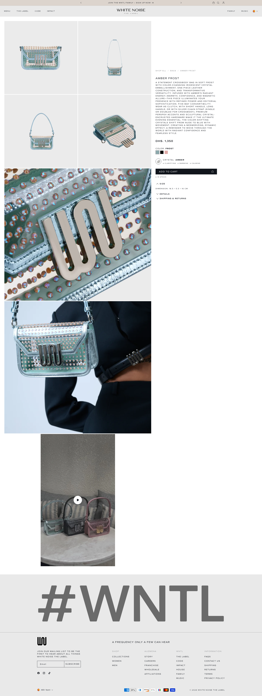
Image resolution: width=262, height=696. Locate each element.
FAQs (207, 656)
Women (117, 661)
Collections (120, 656)
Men (114, 665)
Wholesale (152, 669)
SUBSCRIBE (73, 664)
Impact (180, 665)
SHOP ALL (161, 71)
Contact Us (212, 661)
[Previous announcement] (81, 3)
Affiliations (153, 674)
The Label (182, 656)
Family (180, 674)
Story (149, 656)
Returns (210, 669)
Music (180, 678)
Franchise (152, 665)
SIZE (162, 183)
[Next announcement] (181, 3)
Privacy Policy (214, 678)
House (180, 669)
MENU (7, 11)
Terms (208, 674)
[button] (214, 3)
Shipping (210, 665)
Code (179, 661)
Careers (150, 661)
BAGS (173, 71)
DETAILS (165, 194)
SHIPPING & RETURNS (173, 198)
